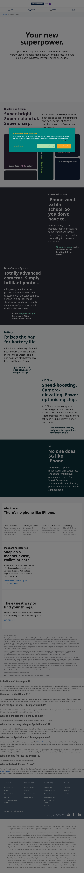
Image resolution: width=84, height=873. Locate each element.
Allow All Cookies (64, 146)
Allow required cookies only (46, 146)
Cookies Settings (18, 146)
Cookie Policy (62, 140)
